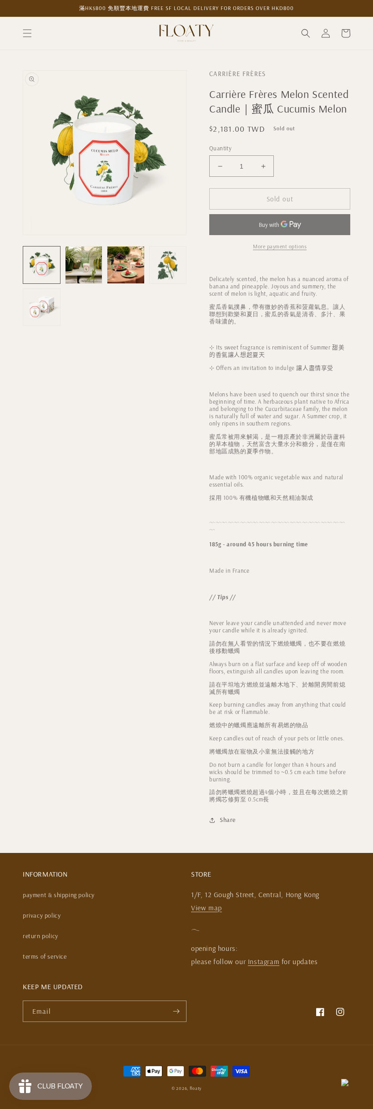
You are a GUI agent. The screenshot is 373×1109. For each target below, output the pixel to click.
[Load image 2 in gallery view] (84, 265)
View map (206, 907)
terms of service (45, 956)
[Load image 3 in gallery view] (126, 265)
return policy (40, 936)
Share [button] (228, 820)
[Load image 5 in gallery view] (41, 307)
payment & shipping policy (59, 895)
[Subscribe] (176, 1011)
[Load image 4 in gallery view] (168, 265)
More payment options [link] (280, 246)
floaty (196, 1088)
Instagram (263, 961)
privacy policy (41, 915)
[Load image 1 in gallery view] (41, 265)
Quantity (220, 148)
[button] (27, 33)
